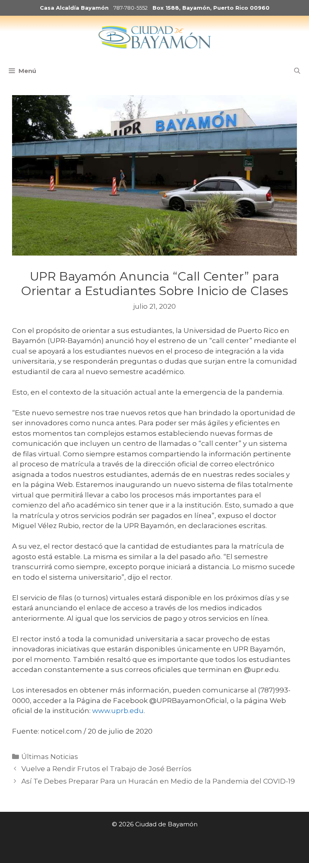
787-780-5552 (130, 7)
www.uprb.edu (118, 711)
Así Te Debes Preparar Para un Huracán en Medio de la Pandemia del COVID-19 (158, 781)
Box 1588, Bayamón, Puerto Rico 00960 (211, 7)
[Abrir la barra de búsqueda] (297, 71)
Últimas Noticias (49, 757)
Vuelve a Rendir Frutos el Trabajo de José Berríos (106, 769)
